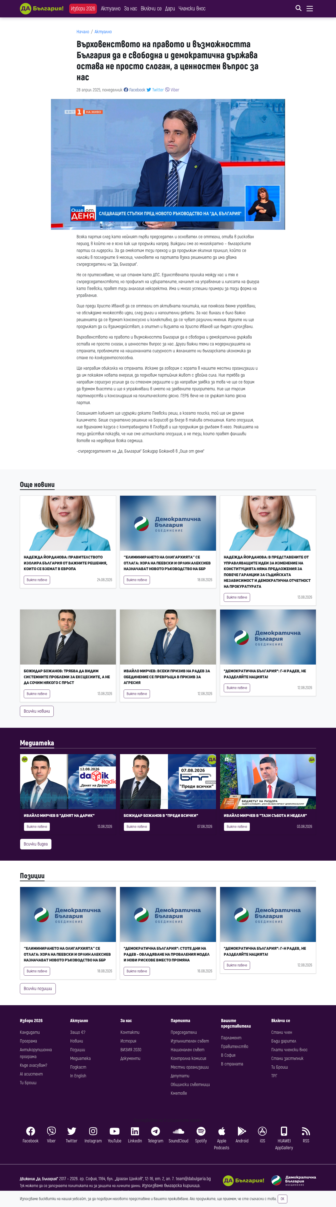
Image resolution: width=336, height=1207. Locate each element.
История (128, 1041)
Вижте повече (37, 580)
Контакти (129, 1032)
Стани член (281, 1032)
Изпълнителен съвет (190, 1041)
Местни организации (190, 1067)
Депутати (180, 1076)
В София (228, 1055)
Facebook (136, 90)
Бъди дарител (283, 1041)
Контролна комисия (188, 1058)
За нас (130, 8)
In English (78, 1076)
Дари (170, 8)
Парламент (231, 1038)
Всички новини (37, 711)
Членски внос (192, 8)
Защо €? (77, 1032)
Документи (130, 1058)
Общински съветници (190, 1084)
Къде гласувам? (33, 1065)
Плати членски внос (289, 1050)
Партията (180, 1021)
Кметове (179, 1093)
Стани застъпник (287, 1058)
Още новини (37, 484)
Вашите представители (236, 1023)
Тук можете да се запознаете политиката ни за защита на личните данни (80, 1185)
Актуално (110, 8)
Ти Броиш (28, 1083)
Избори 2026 (83, 8)
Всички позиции (38, 988)
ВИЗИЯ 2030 (130, 1050)
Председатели (184, 1032)
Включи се (151, 8)
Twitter (157, 90)
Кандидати (30, 1032)
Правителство (234, 1046)
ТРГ (274, 1076)
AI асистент (31, 1074)
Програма (28, 1041)
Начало (83, 32)
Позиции (32, 876)
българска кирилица (182, 1185)
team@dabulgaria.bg (193, 1179)
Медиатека (37, 743)
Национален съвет (187, 1050)
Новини (76, 1041)
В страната (232, 1064)
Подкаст (78, 1067)
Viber (174, 90)
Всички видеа (36, 844)
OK (282, 1199)
